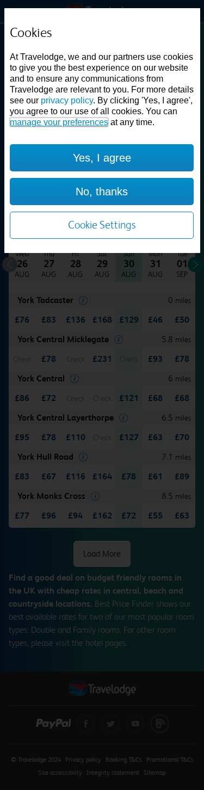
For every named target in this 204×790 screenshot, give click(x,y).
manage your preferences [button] (59, 122)
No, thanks (102, 192)
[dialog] (102, 130)
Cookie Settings (102, 225)
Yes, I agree (102, 158)
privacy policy (67, 100)
